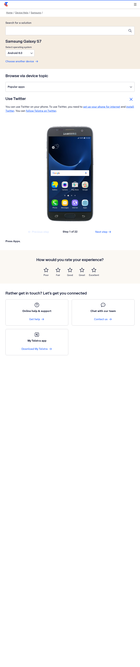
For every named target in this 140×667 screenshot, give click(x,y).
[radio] (46, 270)
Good (70, 275)
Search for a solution (18, 23)
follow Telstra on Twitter (41, 111)
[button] (19, 53)
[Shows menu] (135, 4)
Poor (46, 275)
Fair (58, 275)
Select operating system (18, 47)
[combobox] (66, 30)
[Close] (131, 99)
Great (82, 275)
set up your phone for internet (101, 107)
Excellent (94, 275)
